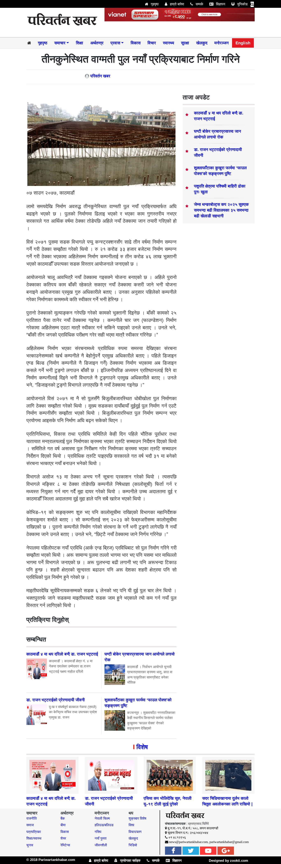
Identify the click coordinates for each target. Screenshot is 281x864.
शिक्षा (79, 43)
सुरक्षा (185, 43)
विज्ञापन (220, 4)
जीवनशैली (101, 845)
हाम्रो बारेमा (176, 4)
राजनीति (31, 818)
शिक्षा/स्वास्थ (33, 838)
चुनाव (29, 845)
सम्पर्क (199, 4)
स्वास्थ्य (168, 43)
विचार (151, 43)
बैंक (62, 818)
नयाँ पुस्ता (101, 838)
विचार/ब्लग (135, 832)
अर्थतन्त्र (96, 43)
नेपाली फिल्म (102, 818)
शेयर (63, 838)
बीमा (63, 825)
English (243, 43)
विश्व (131, 825)
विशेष (142, 747)
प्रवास (115, 43)
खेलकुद (201, 43)
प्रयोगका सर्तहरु (129, 861)
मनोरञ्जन (221, 43)
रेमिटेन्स (65, 845)
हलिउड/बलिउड (104, 825)
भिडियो (133, 845)
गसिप (98, 832)
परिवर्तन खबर (100, 76)
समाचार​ (59, 43)
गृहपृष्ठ (154, 4)
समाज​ (30, 825)
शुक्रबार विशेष (137, 818)
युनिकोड (241, 4)
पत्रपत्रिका (33, 832)
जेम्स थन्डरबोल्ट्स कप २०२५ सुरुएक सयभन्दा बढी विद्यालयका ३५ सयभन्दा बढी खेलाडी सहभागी (221, 210)
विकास (135, 43)
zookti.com (239, 861)
